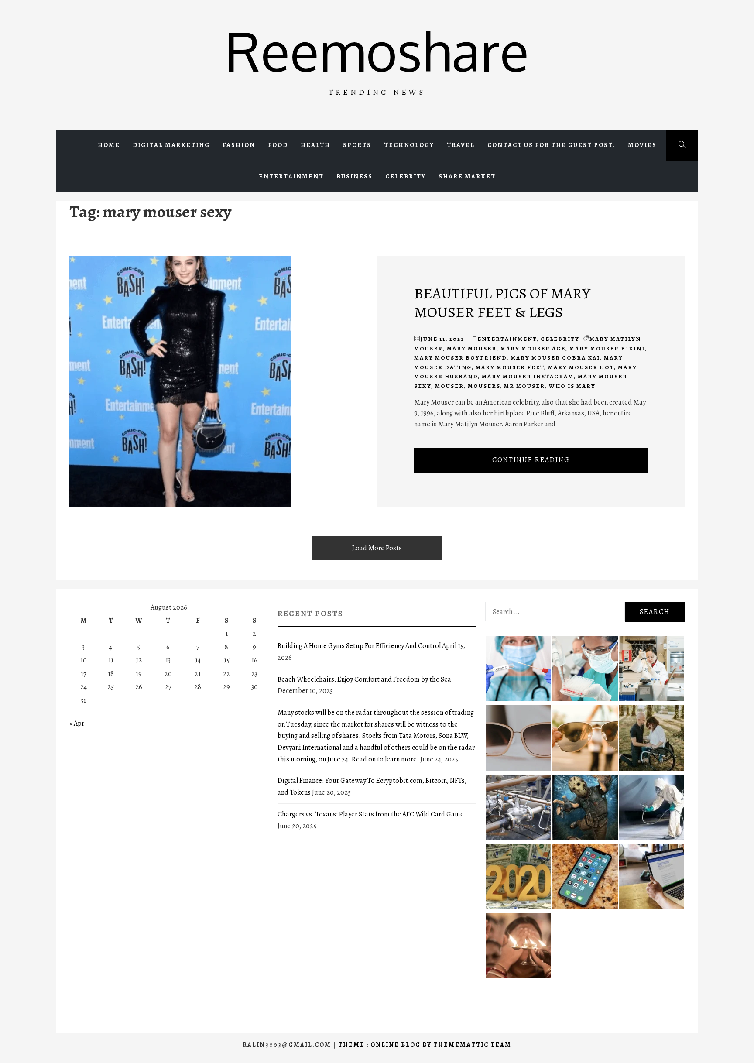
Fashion (239, 145)
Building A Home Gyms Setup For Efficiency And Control (359, 646)
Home (109, 145)
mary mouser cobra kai (555, 357)
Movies (642, 145)
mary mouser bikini (607, 348)
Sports (357, 145)
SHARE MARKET (467, 176)
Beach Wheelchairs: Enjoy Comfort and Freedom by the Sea (364, 679)
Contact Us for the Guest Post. (551, 145)
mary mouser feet (510, 367)
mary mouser (472, 348)
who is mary (572, 386)
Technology (409, 145)
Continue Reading (531, 460)
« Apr (76, 723)
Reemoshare (376, 50)
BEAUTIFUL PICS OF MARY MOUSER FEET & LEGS (502, 302)
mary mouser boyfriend (460, 357)
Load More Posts (377, 548)
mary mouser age (533, 348)
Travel (461, 145)
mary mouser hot (581, 367)
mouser (449, 386)
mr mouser (524, 386)
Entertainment (291, 176)
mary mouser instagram (528, 376)
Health (315, 145)
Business (354, 176)
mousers (484, 386)
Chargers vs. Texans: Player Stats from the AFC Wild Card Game (371, 814)
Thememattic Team (472, 1045)
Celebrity (405, 176)
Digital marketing (171, 145)
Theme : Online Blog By (385, 1045)
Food (278, 145)
